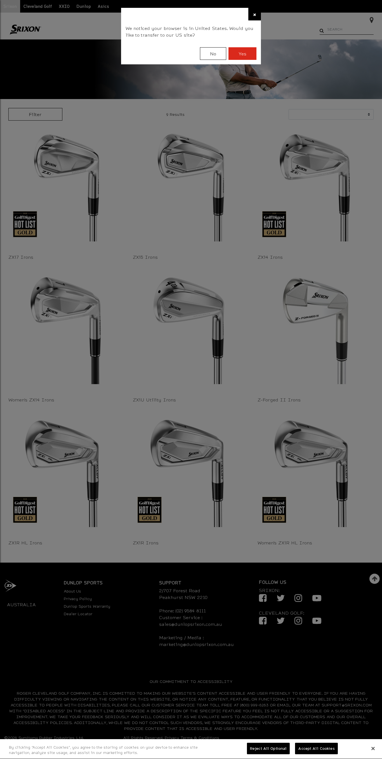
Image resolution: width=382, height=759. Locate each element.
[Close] (373, 748)
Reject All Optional (268, 748)
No (213, 53)
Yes (242, 53)
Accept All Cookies (316, 748)
